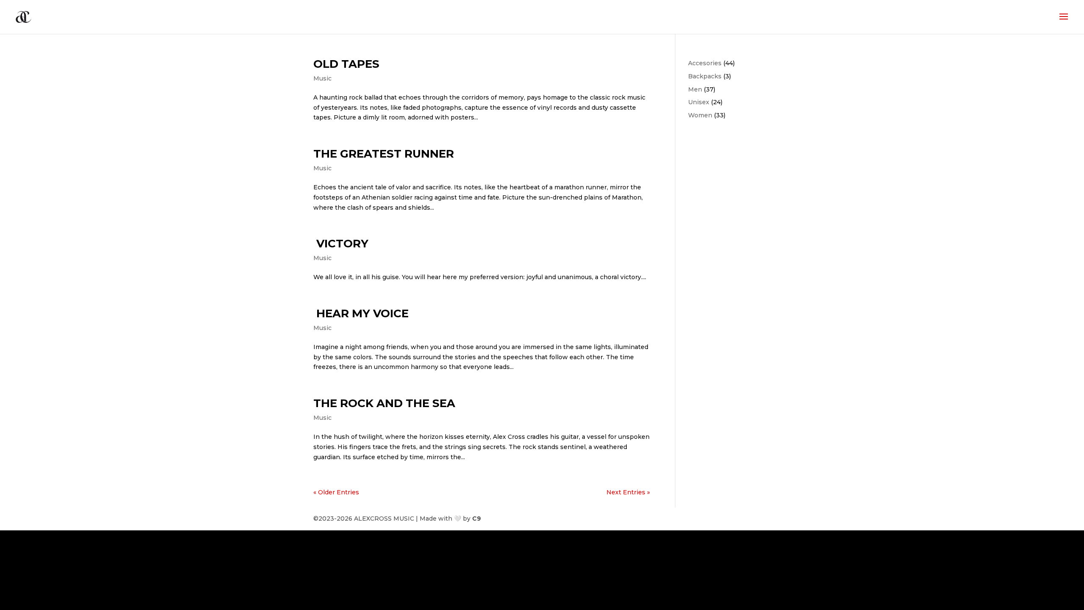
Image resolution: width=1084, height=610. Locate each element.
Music (322, 78)
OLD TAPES (346, 64)
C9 (476, 518)
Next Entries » (628, 492)
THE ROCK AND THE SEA (384, 403)
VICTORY (340, 243)
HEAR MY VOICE (361, 313)
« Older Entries (336, 492)
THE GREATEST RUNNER (383, 154)
